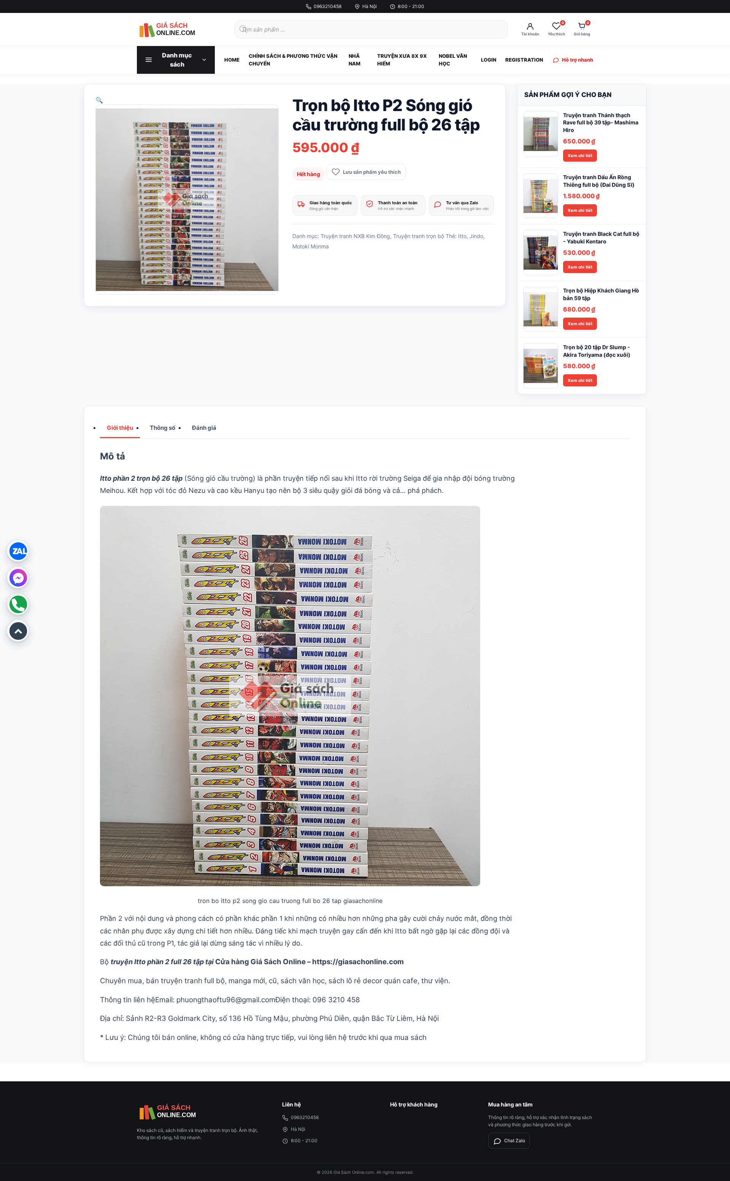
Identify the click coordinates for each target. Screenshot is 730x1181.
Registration (524, 60)
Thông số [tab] (162, 427)
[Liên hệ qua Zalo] (18, 551)
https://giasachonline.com (358, 961)
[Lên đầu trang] (18, 631)
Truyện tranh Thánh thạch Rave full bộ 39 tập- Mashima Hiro (600, 122)
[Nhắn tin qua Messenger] (18, 577)
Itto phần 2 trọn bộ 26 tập (141, 478)
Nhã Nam (354, 60)
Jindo (476, 236)
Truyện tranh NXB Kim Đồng (355, 236)
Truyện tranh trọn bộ (418, 236)
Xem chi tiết (580, 155)
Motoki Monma (310, 246)
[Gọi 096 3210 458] (18, 604)
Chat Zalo (514, 1140)
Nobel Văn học (453, 60)
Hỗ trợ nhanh (577, 60)
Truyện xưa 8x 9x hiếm (402, 60)
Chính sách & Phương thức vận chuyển (293, 60)
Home (232, 60)
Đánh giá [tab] (204, 427)
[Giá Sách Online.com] (179, 29)
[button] (99, 100)
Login (488, 60)
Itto (462, 236)
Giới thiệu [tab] (120, 427)
